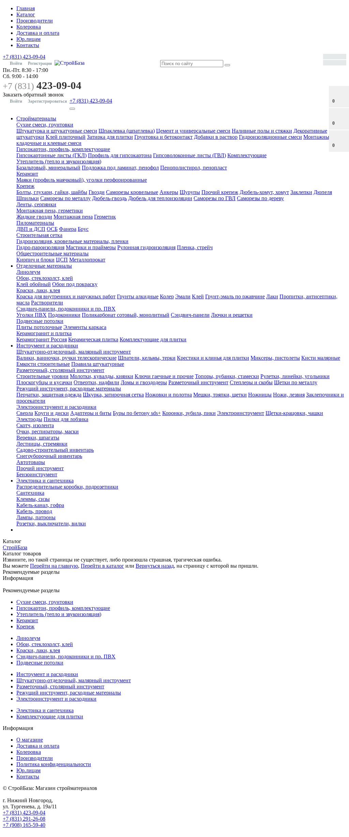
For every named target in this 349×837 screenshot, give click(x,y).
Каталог (25, 14)
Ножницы (260, 395)
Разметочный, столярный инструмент (60, 370)
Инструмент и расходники (47, 345)
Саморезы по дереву (260, 198)
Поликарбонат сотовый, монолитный (125, 315)
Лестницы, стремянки (41, 444)
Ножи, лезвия (289, 395)
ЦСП (62, 260)
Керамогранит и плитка (44, 333)
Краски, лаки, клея (38, 290)
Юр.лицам (28, 39)
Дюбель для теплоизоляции (160, 198)
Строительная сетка (39, 235)
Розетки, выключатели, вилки (51, 523)
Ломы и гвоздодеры (144, 382)
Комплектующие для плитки (153, 339)
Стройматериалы (36, 118)
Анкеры (169, 192)
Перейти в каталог (102, 566)
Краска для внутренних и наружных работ (66, 296)
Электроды (29, 419)
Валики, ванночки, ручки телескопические (66, 358)
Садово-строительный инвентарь (55, 450)
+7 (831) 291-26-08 (24, 819)
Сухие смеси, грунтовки (44, 125)
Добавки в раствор (216, 137)
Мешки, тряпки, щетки (220, 395)
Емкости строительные (43, 364)
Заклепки (301, 192)
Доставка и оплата (37, 33)
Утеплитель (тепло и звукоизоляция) (58, 161)
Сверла (24, 413)
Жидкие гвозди (34, 217)
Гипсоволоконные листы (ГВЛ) (189, 155)
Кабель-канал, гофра (40, 505)
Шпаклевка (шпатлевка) (126, 131)
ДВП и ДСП (30, 229)
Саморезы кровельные (132, 192)
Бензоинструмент (36, 474)
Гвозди (97, 192)
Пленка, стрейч (195, 247)
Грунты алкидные (137, 296)
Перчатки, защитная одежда (48, 395)
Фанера (67, 229)
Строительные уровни (42, 376)
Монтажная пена (73, 217)
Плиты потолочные (39, 327)
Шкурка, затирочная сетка (113, 395)
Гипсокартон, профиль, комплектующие (63, 149)
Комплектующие (247, 155)
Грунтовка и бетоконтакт (163, 137)
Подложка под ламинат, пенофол (120, 167)
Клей (198, 296)
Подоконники (64, 315)
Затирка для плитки (110, 137)
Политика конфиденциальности (53, 764)
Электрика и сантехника (45, 480)
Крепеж (25, 186)
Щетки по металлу (295, 382)
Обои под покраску (74, 284)
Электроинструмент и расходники (56, 407)
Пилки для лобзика (66, 419)
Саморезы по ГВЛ (215, 198)
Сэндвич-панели (190, 315)
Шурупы (190, 192)
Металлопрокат (87, 260)
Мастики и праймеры (91, 247)
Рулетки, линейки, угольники (295, 376)
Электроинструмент (240, 413)
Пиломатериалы (35, 223)
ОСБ (52, 229)
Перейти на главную (54, 566)
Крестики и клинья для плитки (213, 358)
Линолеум (28, 272)
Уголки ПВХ (31, 315)
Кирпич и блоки (35, 260)
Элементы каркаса (84, 327)
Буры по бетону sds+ (137, 413)
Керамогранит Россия (41, 339)
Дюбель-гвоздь (109, 198)
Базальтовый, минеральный (48, 167)
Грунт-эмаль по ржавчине (235, 296)
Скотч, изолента (35, 425)
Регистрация (40, 63)
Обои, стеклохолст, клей (44, 278)
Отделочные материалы (44, 266)
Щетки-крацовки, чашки (294, 413)
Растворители (47, 302)
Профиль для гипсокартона (120, 155)
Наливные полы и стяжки (262, 131)
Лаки (272, 296)
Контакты (27, 45)
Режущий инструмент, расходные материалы (68, 388)
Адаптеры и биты (90, 413)
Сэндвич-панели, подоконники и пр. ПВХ (66, 309)
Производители (34, 21)
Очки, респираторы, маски (47, 431)
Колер (167, 296)
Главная (25, 8)
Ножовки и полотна (168, 395)
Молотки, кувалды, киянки (101, 376)
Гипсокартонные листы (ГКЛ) (51, 155)
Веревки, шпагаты (37, 437)
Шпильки (27, 198)
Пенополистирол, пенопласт (193, 167)
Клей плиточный (66, 137)
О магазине (29, 740)
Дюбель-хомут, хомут (264, 192)
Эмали (183, 296)
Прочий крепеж (219, 192)
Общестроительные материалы (52, 253)
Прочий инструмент (40, 468)
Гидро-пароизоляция (40, 247)
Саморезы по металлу (65, 198)
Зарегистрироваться (47, 101)
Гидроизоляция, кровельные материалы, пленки (72, 241)
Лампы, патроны (36, 517)
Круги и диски (51, 413)
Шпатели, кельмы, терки (147, 358)
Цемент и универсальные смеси (193, 131)
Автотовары (30, 462)
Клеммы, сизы (33, 499)
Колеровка (28, 27)
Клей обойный (33, 284)
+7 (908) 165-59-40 (24, 825)
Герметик (105, 217)
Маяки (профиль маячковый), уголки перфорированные (81, 180)
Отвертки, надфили (96, 382)
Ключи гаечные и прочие (164, 376)
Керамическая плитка (93, 339)
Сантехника (30, 493)
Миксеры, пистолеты (275, 358)
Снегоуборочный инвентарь (49, 456)
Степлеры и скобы (251, 382)
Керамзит (27, 174)
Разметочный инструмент (198, 382)
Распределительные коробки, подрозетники (67, 487)
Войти (16, 63)
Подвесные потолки (39, 321)
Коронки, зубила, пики (189, 413)
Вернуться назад (155, 566)
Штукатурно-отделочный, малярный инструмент (73, 352)
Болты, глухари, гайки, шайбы (51, 192)
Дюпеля (323, 192)
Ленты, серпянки (36, 204)
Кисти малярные (320, 358)
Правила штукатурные (97, 364)
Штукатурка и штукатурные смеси (56, 131)
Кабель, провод (34, 511)
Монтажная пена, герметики (49, 210)
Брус (83, 229)
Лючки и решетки (232, 315)
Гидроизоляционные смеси (270, 137)
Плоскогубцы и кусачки (44, 382)
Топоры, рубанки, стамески (227, 376)
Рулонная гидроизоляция (146, 247)
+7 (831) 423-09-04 (24, 57)
